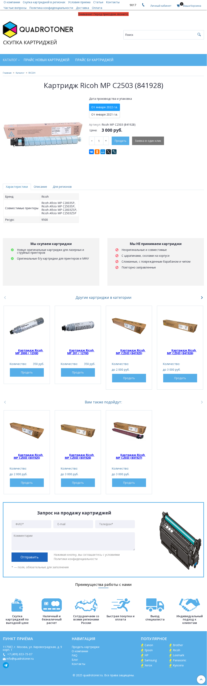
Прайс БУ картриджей (94, 60)
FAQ (74, 655)
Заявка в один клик (148, 141)
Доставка (82, 8)
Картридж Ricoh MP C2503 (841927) (131, 456)
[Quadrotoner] (38, 32)
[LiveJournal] (114, 151)
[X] (108, 151)
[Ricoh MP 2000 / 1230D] (26, 326)
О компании (80, 651)
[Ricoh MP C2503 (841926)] (180, 326)
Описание (40, 187)
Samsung (151, 660)
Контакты (78, 664)
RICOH (31, 72)
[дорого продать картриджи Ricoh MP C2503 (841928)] (43, 134)
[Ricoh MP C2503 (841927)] (129, 430)
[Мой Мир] (102, 151)
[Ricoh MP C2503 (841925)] (129, 326)
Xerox (148, 665)
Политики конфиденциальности (76, 559)
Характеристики (17, 187)
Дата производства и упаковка (110, 98)
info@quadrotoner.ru (20, 659)
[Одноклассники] (97, 151)
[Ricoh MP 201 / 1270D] (78, 326)
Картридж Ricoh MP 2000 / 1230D (29, 351)
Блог (75, 660)
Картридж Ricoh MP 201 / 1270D (81, 351)
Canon (149, 645)
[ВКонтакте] (91, 151)
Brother (178, 645)
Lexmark (178, 655)
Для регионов (62, 187)
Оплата (97, 8)
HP (146, 655)
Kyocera (178, 665)
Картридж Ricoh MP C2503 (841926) (182, 351)
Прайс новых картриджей (46, 60)
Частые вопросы (15, 8)
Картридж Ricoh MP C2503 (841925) (131, 351)
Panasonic (179, 660)
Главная (7, 72)
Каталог (10, 60)
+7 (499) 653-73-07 (19, 654)
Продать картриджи (85, 647)
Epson (149, 650)
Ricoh (176, 650)
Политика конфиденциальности (51, 8)
